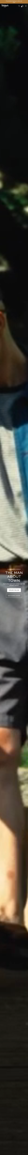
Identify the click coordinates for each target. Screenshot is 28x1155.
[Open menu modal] (25, 5)
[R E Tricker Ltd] (4, 6)
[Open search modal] (19, 5)
